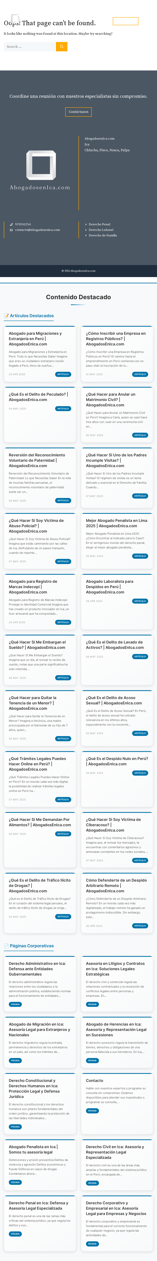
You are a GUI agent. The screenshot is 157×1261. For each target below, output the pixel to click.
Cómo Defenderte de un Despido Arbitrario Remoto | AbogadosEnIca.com (116, 885)
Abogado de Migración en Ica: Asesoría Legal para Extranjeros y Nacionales (39, 1029)
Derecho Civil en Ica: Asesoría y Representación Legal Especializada (115, 1152)
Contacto (94, 1080)
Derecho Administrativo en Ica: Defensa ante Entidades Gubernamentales (37, 968)
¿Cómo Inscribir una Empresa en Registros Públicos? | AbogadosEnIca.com (116, 338)
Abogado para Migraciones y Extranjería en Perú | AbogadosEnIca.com (35, 338)
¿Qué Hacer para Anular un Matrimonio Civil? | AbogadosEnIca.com (110, 399)
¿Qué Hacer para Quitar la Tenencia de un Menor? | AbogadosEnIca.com (32, 703)
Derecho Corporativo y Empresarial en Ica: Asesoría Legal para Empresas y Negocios (116, 1208)
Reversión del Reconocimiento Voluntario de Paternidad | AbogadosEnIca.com (37, 460)
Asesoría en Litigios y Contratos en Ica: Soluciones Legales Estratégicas (115, 968)
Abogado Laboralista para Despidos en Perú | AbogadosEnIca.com (109, 586)
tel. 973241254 (125, 21)
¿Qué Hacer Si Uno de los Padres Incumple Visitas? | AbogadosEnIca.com (116, 460)
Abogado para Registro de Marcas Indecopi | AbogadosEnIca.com (33, 586)
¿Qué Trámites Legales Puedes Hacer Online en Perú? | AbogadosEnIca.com (37, 764)
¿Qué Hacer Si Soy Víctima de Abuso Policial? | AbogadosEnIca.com (36, 526)
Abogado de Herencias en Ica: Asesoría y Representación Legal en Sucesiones (116, 1029)
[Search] (61, 46)
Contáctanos (78, 112)
